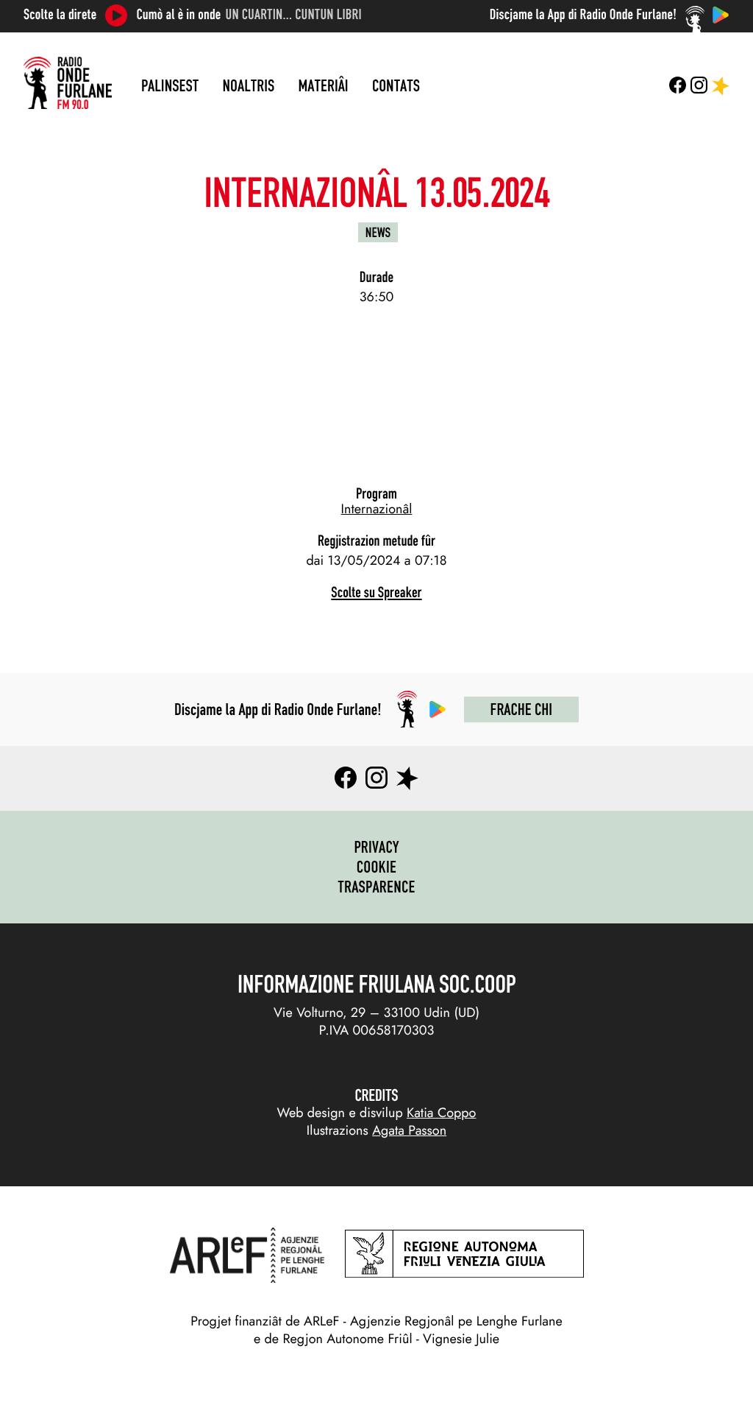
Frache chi (521, 709)
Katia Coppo (441, 1112)
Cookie (377, 866)
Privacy (376, 847)
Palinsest (170, 85)
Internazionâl (377, 508)
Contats (396, 85)
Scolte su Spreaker (376, 592)
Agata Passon (409, 1130)
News (377, 232)
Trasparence (376, 886)
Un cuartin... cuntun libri (294, 15)
